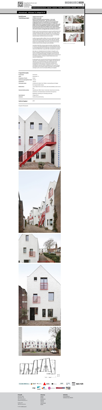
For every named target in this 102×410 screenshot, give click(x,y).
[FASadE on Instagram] (73, 3)
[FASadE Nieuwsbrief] (77, 3)
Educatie (74, 7)
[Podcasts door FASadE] (71, 3)
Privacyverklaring (66, 396)
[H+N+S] (68, 383)
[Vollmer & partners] (33, 383)
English (81, 2)
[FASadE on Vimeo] (68, 3)
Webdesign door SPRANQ (68, 397)
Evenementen (66, 7)
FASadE (60, 7)
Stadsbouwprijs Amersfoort (39, 7)
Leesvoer (54, 7)
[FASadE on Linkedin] (75, 3)
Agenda (49, 7)
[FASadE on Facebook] (66, 3)
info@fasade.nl (23, 406)
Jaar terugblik (80, 7)
